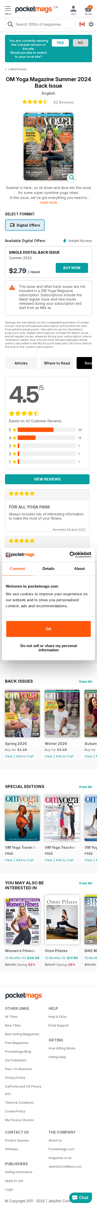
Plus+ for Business (18, 1069)
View (9, 756)
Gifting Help (57, 1057)
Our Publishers (15, 1060)
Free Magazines (17, 1043)
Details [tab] (49, 568)
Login (9, 1189)
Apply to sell (14, 1181)
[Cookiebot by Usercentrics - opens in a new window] (69, 554)
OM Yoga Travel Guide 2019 (21, 847)
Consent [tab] (17, 568)
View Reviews (47, 479)
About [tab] (79, 568)
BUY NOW (72, 268)
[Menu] (8, 9)
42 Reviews (63, 102)
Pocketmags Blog (18, 1051)
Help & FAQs (57, 1017)
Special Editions (24, 786)
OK (48, 629)
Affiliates (11, 1149)
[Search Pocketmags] (10, 25)
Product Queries (17, 1140)
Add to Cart (25, 756)
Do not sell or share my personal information (48, 648)
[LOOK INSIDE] (48, 179)
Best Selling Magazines (22, 1034)
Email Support (58, 1025)
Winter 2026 (56, 743)
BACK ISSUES (19, 681)
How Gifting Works (62, 1048)
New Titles (13, 1025)
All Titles (11, 1017)
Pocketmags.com (61, 1149)
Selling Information (18, 1172)
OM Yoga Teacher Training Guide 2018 (61, 847)
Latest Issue (17, 69)
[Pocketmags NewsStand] (32, 10)
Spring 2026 (16, 743)
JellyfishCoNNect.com (65, 1166)
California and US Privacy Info (23, 1090)
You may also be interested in (24, 882)
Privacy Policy (15, 1078)
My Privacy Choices (19, 1120)
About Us (55, 1140)
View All (85, 681)
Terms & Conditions (19, 1102)
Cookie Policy (15, 1111)
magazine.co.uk (60, 1158)
